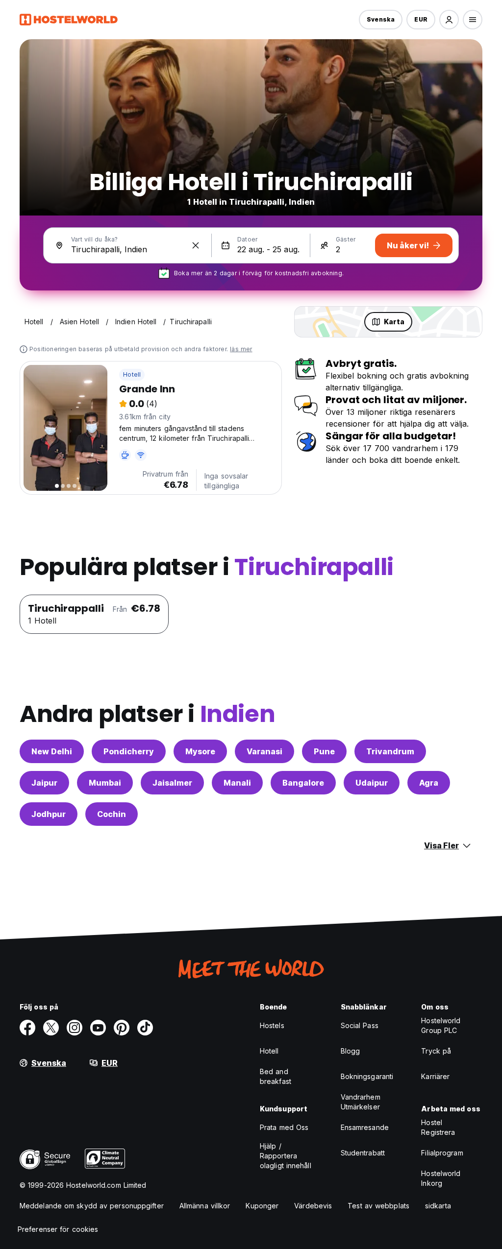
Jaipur (44, 783)
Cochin (111, 814)
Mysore (200, 751)
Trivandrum (390, 751)
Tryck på (436, 1051)
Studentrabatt (363, 1153)
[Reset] (195, 245)
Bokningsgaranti (367, 1076)
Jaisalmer (172, 783)
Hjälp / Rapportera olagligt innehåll (285, 1156)
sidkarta (438, 1205)
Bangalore (303, 783)
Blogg (350, 1051)
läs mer (241, 349)
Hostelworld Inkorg (440, 1178)
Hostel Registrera (438, 1127)
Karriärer (435, 1076)
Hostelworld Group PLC (440, 1025)
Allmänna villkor (204, 1205)
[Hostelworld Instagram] (74, 1027)
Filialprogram (442, 1153)
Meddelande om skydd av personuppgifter (92, 1205)
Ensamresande (365, 1127)
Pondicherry (128, 751)
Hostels (272, 1025)
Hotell (132, 374)
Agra (428, 783)
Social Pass (359, 1025)
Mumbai (105, 783)
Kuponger (262, 1205)
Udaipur (371, 783)
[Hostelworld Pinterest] (121, 1027)
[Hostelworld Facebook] (27, 1027)
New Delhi (51, 751)
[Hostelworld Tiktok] (145, 1027)
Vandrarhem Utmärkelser (360, 1102)
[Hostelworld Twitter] (51, 1027)
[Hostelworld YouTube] (98, 1027)
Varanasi (264, 751)
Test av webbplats (378, 1205)
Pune (324, 751)
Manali (237, 783)
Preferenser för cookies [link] (58, 1229)
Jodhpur (48, 814)
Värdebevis (313, 1205)
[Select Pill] (449, 19)
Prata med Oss (284, 1127)
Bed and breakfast (275, 1076)
